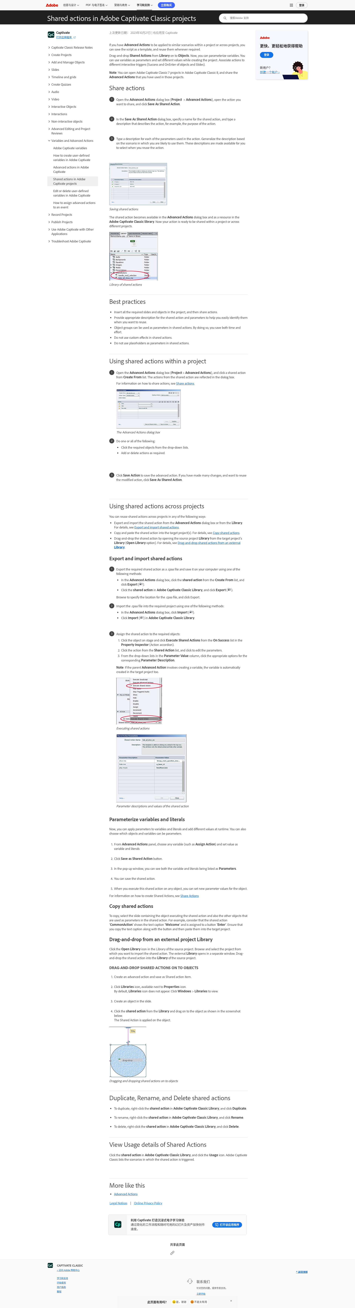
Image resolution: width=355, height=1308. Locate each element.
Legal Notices (118, 1203)
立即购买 (166, 5)
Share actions (185, 383)
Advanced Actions (126, 1194)
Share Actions (189, 895)
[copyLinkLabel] (172, 1254)
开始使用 (61, 1282)
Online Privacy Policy (148, 1203)
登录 (301, 5)
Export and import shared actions (156, 527)
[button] (291, 5)
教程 (59, 1291)
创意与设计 (69, 5)
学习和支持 (143, 5)
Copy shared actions (226, 532)
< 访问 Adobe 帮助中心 (68, 1270)
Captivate (63, 32)
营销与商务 (120, 5)
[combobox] (263, 18)
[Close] (231, 1301)
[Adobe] (52, 5)
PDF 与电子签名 (95, 5)
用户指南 (61, 1287)
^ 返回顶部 (302, 1272)
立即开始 (201, 1293)
